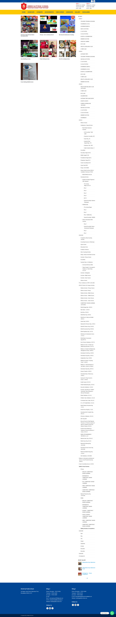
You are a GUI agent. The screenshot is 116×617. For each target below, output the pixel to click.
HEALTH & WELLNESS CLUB (87, 46)
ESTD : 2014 (88, 8)
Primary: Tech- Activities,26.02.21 (47, 34)
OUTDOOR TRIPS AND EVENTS (87, 98)
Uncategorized (82, 556)
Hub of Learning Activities (86, 252)
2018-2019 (81, 553)
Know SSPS (31, 12)
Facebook (47, 608)
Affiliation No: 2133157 (90, 5)
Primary (82, 469)
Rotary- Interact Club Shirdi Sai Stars (88, 254)
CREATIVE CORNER (85, 41)
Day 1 (85, 187)
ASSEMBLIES (83, 117)
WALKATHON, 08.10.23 (87, 174)
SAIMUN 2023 (85, 204)
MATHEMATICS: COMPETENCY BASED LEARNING (87, 477)
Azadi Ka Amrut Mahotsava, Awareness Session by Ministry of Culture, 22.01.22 (87, 430)
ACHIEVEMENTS (49, 12)
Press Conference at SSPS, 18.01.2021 (87, 282)
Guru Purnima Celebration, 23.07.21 (88, 342)
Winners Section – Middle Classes (87, 295)
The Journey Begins (88, 207)
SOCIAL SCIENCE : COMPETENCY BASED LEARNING (87, 516)
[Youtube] (94, 1)
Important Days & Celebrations (87, 262)
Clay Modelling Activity (25, 59)
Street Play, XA (87, 138)
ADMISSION (69, 12)
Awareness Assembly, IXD (89, 136)
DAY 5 (85, 198)
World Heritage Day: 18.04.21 (86, 307)
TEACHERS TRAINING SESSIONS (88, 21)
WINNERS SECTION (85, 38)
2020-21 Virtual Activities (84, 466)
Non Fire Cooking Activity (64, 59)
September (83, 543)
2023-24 (80, 120)
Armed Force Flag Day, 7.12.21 (87, 409)
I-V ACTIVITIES (84, 31)
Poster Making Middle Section (27, 82)
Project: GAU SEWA (85, 167)
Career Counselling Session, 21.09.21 (86, 463)
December (83, 551)
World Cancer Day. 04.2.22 (86, 441)
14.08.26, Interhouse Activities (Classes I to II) (88, 574)
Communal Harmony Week (87, 264)
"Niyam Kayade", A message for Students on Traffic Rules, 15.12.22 (88, 269)
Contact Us (23, 1)
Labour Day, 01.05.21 (85, 321)
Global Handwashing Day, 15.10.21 (87, 384)
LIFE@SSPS (40, 12)
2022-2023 (81, 235)
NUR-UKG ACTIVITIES (85, 59)
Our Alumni (86, 12)
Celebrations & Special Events (87, 125)
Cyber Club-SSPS (84, 165)
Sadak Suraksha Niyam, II (89, 147)
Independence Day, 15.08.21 (86, 358)
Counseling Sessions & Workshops (87, 241)
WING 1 (77, 3)
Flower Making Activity (44, 59)
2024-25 (80, 84)
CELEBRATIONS (84, 95)
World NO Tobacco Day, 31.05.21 (87, 326)
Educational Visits (84, 247)
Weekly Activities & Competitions (88, 528)
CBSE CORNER (60, 12)
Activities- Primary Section (86, 257)
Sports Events (83, 244)
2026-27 (80, 18)
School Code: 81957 (90, 6)
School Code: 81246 (80, 6)
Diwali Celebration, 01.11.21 (86, 395)
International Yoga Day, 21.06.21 (87, 355)
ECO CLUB (83, 43)
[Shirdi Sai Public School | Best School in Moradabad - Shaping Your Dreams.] (35, 6)
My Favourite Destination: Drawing (66, 34)
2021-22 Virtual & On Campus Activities (87, 285)
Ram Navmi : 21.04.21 (85, 309)
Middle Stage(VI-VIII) (85, 155)
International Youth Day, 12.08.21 (87, 353)
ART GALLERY (84, 418)
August (82, 541)
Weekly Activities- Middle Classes (87, 293)
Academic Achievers (85, 249)
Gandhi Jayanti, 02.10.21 (85, 382)
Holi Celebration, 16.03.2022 (86, 455)
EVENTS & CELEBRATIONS (86, 36)
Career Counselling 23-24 (85, 162)
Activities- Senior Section (86, 277)
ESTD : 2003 (78, 8)
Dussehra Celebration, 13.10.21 (87, 387)
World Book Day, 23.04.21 (86, 314)
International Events (85, 177)
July (81, 538)
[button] (86, 578)
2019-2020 (81, 530)
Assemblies (83, 150)
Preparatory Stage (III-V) (85, 160)
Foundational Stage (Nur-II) (86, 157)
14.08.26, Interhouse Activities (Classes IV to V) (88, 568)
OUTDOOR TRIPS (84, 54)
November (83, 548)
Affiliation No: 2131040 (80, 5)
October (82, 546)
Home (23, 12)
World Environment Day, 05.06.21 (87, 328)
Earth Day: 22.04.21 (85, 312)
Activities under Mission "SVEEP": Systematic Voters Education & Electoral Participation (87, 391)
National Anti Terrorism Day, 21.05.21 (88, 323)
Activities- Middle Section (86, 275)
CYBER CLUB (83, 49)
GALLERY (77, 12)
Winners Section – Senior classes (87, 300)
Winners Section (84, 122)
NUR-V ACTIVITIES (85, 28)
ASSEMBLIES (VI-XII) (85, 23)
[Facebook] (92, 1)
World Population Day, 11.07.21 (87, 331)
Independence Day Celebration (88, 562)
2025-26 (80, 51)
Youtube (50, 608)
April (82, 533)
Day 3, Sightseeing (87, 214)
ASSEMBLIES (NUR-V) (85, 66)
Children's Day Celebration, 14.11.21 (88, 397)
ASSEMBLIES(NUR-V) (85, 26)
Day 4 (85, 195)
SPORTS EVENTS (84, 101)
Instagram (52, 608)
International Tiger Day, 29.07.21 (87, 368)
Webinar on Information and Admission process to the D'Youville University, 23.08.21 (86, 460)
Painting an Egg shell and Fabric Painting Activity (27, 35)
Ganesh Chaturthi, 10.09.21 (86, 371)
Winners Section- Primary (86, 290)
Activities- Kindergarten (85, 272)
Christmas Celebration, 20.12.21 (87, 416)
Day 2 (85, 190)
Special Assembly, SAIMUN (89, 217)
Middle (82, 498)
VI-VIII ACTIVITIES (84, 112)
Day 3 (85, 193)
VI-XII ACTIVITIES (84, 33)
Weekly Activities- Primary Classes (87, 288)
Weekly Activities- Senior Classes (87, 298)
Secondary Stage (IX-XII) (86, 152)
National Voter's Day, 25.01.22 (86, 438)
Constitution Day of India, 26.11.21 (87, 400)
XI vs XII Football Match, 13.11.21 (87, 402)
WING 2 (88, 3)
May (81, 536)
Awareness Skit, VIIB (88, 145)
